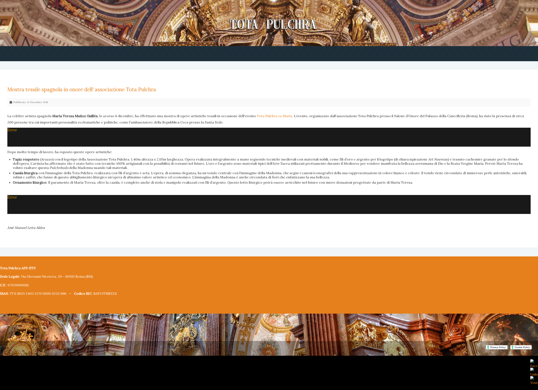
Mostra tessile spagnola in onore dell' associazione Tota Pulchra (74, 89)
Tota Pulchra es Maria (240, 115)
